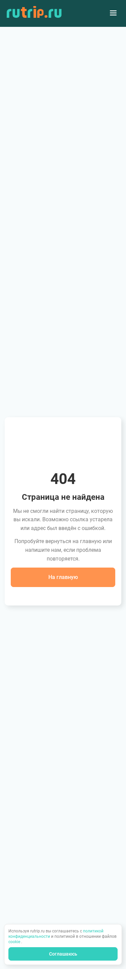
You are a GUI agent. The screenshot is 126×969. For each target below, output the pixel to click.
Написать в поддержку (63, 594)
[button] (63, 577)
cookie (14, 941)
